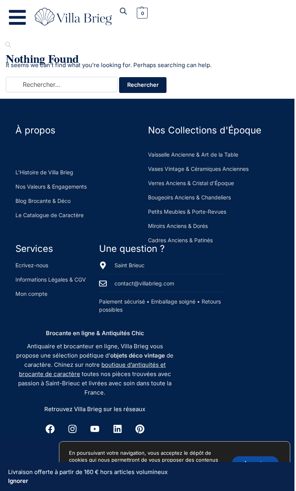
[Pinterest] (140, 428)
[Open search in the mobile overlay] (123, 11)
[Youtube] (94, 428)
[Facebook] (49, 428)
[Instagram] (72, 428)
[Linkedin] (117, 428)
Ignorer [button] (18, 480)
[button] (141, 13)
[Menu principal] (17, 17)
